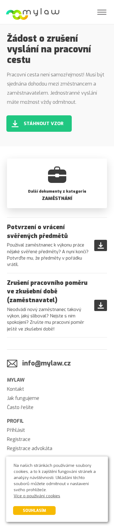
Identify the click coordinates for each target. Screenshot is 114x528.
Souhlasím (34, 510)
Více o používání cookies (37, 495)
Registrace (18, 439)
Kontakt (15, 389)
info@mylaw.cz (46, 363)
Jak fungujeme (23, 398)
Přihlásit (16, 430)
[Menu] (102, 12)
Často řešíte (20, 407)
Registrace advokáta (29, 448)
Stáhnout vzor (44, 124)
